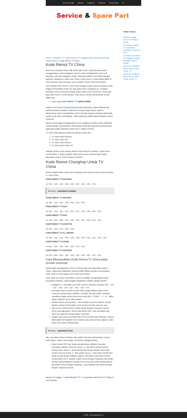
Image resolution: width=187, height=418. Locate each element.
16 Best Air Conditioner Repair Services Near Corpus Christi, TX (131, 76)
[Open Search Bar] (123, 3)
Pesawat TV (58, 58)
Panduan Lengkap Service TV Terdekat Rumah (130, 39)
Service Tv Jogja (53, 377)
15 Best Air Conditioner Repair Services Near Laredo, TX (131, 68)
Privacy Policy (113, 3)
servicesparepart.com (96, 415)
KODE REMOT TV (69, 101)
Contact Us (91, 3)
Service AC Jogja (68, 3)
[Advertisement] (80, 40)
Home (48, 58)
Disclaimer (102, 3)
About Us (81, 3)
